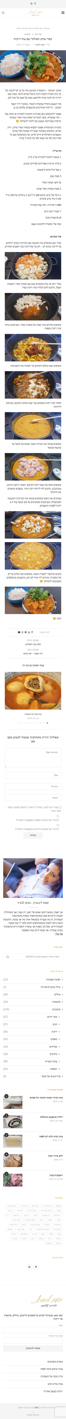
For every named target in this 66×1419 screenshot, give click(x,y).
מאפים (30, 1039)
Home (47, 28)
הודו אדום (57, 1215)
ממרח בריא (16, 1220)
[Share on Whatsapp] (22, 632)
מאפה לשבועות (30, 1220)
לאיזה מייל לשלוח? (56, 1336)
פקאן (42, 1234)
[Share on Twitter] (29, 632)
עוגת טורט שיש (55, 1384)
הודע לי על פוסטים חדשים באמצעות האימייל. (37, 829)
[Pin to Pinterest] (26, 632)
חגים (30, 1024)
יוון (8, 1215)
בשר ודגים (30, 1016)
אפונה (58, 1211)
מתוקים (30, 1054)
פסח (59, 1234)
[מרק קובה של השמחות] (33, 691)
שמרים (58, 1243)
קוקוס (14, 1234)
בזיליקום (20, 1211)
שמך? (60, 1325)
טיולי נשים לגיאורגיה (31, 987)
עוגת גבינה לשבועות (42, 1229)
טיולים (31, 994)
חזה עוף (26, 1215)
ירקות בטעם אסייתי (53, 1391)
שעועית (48, 1243)
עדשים (24, 1225)
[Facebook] (35, 3)
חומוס (36, 1215)
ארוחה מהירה (31, 1211)
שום (32, 1239)
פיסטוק (10, 1229)
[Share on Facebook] (32, 632)
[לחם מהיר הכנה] (12, 1160)
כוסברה (50, 1220)
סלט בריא (57, 1225)
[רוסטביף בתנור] (12, 1180)
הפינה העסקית (31, 979)
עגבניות (47, 1225)
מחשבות (31, 1001)
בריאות (10, 1211)
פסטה (51, 1234)
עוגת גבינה (57, 1229)
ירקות (30, 1031)
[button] (7, 697)
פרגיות (35, 1234)
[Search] (3, 12)
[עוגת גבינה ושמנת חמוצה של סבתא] (12, 1102)
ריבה (49, 1239)
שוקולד (24, 1239)
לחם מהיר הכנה (55, 1156)
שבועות (41, 1239)
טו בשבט (16, 1215)
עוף (30, 1229)
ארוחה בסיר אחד (46, 1211)
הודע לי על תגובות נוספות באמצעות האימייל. (37, 820)
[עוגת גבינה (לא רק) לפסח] (12, 1141)
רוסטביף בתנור (56, 1175)
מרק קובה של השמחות (33, 714)
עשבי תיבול (21, 1229)
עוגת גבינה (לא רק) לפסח (51, 1136)
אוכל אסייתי (47, 1206)
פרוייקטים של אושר (31, 1076)
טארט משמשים (55, 1361)
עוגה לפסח (13, 1225)
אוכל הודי (24, 1206)
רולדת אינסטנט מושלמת (51, 1117)
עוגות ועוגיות (30, 1061)
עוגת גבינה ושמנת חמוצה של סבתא (46, 1097)
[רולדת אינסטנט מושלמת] (12, 1121)
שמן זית (14, 1239)
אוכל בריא (35, 1206)
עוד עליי (59, 933)
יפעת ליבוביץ (40, 45)
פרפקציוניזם (24, 1234)
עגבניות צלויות (35, 1225)
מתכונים (31, 1009)
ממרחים (30, 1046)
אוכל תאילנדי (12, 1206)
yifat (58, 1206)
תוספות (30, 1069)
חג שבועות (45, 1215)
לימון (41, 1220)
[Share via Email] (19, 632)
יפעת (58, 1220)
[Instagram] (31, 3)
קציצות (58, 1239)
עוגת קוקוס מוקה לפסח (52, 1369)
